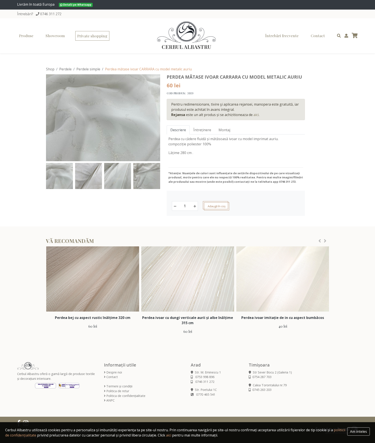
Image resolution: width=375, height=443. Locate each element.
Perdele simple (88, 69)
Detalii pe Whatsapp (76, 5)
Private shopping (92, 35)
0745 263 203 (261, 390)
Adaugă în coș (216, 206)
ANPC (110, 400)
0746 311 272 (50, 14)
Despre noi (113, 372)
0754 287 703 (261, 377)
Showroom (55, 35)
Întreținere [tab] (202, 130)
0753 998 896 (204, 377)
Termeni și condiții (118, 386)
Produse (26, 35)
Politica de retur (117, 391)
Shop (50, 69)
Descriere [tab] (178, 130)
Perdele (65, 69)
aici (256, 114)
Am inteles (358, 431)
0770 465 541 (205, 394)
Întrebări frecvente (282, 35)
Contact (318, 35)
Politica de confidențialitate (125, 396)
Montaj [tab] (224, 130)
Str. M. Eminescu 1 (208, 372)
